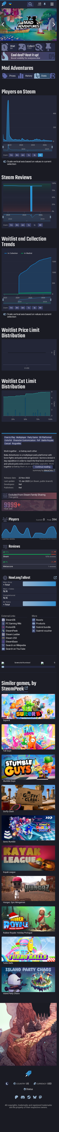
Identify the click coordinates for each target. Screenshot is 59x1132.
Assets (39, 620)
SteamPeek (12, 631)
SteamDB (10, 620)
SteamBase (12, 641)
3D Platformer (45, 437)
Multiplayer (21, 437)
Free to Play (10, 437)
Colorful (8, 440)
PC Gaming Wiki (13, 623)
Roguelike (16, 443)
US (22, 1083)
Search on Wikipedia (16, 645)
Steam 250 (11, 638)
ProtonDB (10, 627)
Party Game (33, 437)
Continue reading (42, 467)
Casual (8, 443)
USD (44, 1083)
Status (29, 1089)
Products (40, 623)
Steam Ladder (13, 634)
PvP (38, 440)
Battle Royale (47, 440)
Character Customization (24, 440)
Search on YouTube (15, 649)
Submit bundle (43, 627)
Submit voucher (44, 631)
